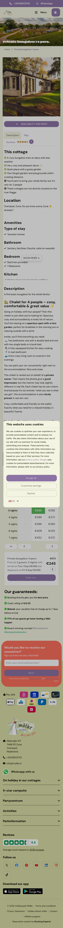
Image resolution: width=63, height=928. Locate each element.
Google (43, 459)
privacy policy (32, 459)
